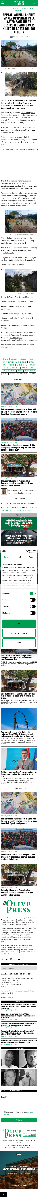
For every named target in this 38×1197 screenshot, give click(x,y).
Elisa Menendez (22, 37)
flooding (19, 365)
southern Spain (30, 371)
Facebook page (16, 337)
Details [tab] (19, 557)
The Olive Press (22, 374)
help (26, 365)
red (32, 368)
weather (32, 374)
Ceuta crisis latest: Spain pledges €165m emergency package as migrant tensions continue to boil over (18, 447)
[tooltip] (2, 959)
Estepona (31, 362)
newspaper (25, 368)
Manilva (6, 368)
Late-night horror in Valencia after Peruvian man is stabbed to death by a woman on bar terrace (17, 483)
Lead (24, 8)
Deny (19, 643)
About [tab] (31, 557)
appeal (31, 359)
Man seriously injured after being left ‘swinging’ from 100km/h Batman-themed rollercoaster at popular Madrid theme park (17, 734)
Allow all (19, 624)
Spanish (5, 374)
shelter (20, 371)
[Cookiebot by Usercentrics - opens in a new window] (27, 551)
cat (4, 362)
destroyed (23, 362)
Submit (19, 1120)
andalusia (23, 359)
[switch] (33, 600)
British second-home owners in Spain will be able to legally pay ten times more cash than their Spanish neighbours (19, 411)
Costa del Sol (12, 362)
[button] (35, 968)
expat (4, 365)
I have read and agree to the (18, 1113)
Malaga (30, 8)
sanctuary (11, 371)
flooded (11, 365)
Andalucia (14, 359)
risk (4, 371)
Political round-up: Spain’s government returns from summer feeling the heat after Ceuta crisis (19, 774)
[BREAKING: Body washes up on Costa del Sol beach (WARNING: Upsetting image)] (19, 521)
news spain (15, 368)
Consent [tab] (7, 557)
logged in (15, 503)
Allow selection (19, 633)
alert (6, 359)
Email (4, 1097)
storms (12, 374)
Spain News (24, 345)
